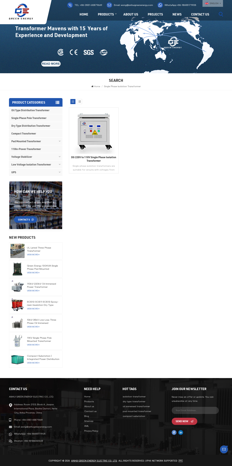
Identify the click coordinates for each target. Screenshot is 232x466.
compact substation (134, 416)
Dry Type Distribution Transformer (30, 125)
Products (106, 14)
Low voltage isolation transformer (31, 164)
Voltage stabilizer (21, 156)
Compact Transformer (23, 133)
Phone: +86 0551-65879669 (28, 419)
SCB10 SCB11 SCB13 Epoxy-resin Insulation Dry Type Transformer (42, 303)
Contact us (200, 14)
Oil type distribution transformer (30, 110)
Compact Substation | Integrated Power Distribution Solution (43, 357)
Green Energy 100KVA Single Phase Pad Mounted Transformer (42, 267)
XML (86, 426)
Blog (86, 416)
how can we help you (33, 191)
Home (84, 14)
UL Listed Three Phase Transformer (39, 249)
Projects (155, 14)
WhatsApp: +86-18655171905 (29, 433)
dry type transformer (134, 401)
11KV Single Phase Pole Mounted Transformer (39, 339)
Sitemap (88, 421)
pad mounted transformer (137, 411)
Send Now (182, 421)
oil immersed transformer (136, 406)
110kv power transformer (26, 149)
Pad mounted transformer (26, 141)
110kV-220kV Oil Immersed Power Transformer (41, 285)
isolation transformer (134, 396)
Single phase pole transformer (28, 118)
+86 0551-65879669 (88, 4)
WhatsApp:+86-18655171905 (180, 4)
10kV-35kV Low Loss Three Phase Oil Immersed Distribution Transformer (41, 321)
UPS (13, 172)
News (177, 14)
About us (130, 14)
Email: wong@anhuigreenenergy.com (133, 4)
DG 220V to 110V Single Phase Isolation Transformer (93, 158)
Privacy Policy (91, 430)
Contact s (24, 219)
